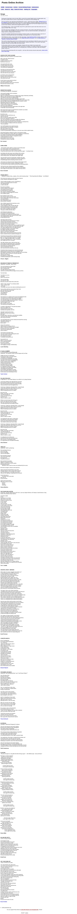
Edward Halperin (4, 667)
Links (2, 9)
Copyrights (34, 9)
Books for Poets (18, 9)
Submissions (35, 7)
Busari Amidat (4, 901)
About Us (7, 9)
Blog (12, 9)
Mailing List (27, 9)
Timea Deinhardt (4, 718)
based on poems (33, 36)
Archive (16, 7)
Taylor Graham (4, 374)
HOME (2, 7)
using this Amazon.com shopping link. (30, 909)
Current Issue (8, 7)
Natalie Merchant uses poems (28, 38)
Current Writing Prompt (25, 7)
